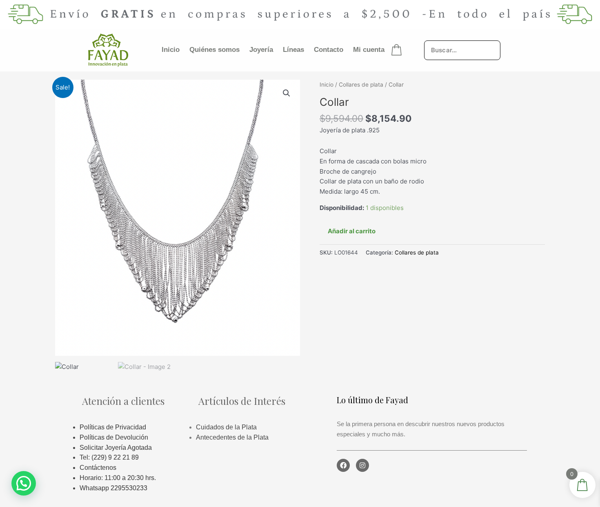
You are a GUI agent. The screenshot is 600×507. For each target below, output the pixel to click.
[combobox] (462, 50)
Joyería (261, 50)
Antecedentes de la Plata (232, 437)
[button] (286, 93)
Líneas (293, 50)
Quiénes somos (214, 50)
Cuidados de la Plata (226, 427)
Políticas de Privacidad (113, 427)
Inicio (171, 50)
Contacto (328, 50)
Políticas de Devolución (114, 437)
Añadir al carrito (352, 231)
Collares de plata (361, 84)
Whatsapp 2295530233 (113, 488)
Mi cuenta (368, 50)
